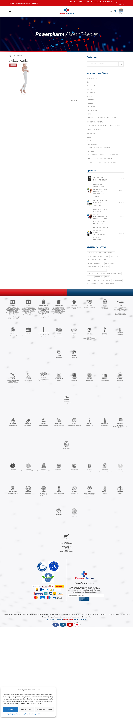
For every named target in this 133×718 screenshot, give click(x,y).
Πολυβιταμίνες (94, 129)
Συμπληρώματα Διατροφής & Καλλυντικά (103, 125)
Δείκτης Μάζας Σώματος (95, 263)
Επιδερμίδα (105, 266)
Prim (90, 114)
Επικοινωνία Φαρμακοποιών (71, 617)
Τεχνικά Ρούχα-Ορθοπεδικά (98, 148)
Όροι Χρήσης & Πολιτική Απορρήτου (17, 714)
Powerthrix (115, 256)
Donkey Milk (91, 256)
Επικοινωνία (86, 617)
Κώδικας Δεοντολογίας (54, 614)
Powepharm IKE (68, 619)
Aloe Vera (90, 253)
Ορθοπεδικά (99, 277)
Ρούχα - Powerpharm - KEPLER (100, 158)
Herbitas (91, 100)
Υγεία (89, 140)
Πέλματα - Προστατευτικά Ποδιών (102, 117)
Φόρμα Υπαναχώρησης (99, 614)
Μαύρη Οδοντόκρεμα (114, 273)
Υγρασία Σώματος (92, 283)
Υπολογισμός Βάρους (107, 283)
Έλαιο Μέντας (103, 259)
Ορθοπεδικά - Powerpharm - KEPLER (103, 155)
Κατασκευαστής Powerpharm (96, 270)
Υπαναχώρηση (86, 614)
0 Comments (74, 100)
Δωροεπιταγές (92, 78)
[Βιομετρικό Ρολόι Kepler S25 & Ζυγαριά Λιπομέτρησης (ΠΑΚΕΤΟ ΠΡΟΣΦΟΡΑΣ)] (89, 233)
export (90, 89)
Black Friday (92, 85)
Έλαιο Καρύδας (92, 259)
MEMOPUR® (92, 110)
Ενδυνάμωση (92, 144)
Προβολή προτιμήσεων (44, 709)
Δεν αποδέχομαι (26, 709)
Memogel (92, 107)
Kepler (100, 256)
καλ (88, 82)
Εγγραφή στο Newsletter (84, 583)
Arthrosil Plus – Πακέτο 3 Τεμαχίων (100, 203)
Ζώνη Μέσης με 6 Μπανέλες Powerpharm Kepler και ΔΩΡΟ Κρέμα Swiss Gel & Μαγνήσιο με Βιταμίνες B (100, 216)
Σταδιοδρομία (124, 614)
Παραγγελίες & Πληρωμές (71, 614)
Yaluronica (91, 92)
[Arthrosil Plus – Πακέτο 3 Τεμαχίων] (89, 203)
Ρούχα (107, 277)
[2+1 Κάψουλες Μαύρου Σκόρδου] (89, 179)
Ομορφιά (90, 137)
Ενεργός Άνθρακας (93, 266)
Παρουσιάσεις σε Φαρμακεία (52, 617)
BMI (105, 253)
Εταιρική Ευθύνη (113, 614)
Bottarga (111, 253)
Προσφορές (91, 133)
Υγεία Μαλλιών (117, 280)
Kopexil (106, 256)
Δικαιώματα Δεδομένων (37, 614)
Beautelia (99, 253)
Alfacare (90, 96)
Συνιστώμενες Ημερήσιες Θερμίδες (99, 280)
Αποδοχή (11, 709)
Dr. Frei (91, 151)
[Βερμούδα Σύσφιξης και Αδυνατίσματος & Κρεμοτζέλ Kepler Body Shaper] (89, 190)
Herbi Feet (92, 103)
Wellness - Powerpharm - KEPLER (102, 162)
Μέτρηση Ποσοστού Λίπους (96, 273)
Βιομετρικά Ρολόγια (95, 122)
